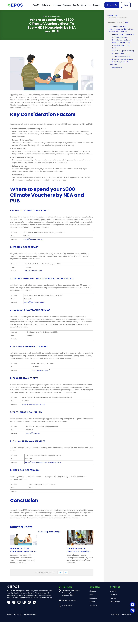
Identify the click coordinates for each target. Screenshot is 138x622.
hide (126, 23)
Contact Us (112, 5)
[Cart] (132, 610)
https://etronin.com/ (33, 271)
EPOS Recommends (52, 16)
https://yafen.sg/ (33, 433)
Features (57, 5)
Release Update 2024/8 (49, 532)
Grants (76, 5)
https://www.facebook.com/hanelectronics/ (43, 462)
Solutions (46, 5)
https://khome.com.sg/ (40, 370)
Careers (96, 5)
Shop (126, 5)
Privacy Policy (115, 615)
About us (36, 5)
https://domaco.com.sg (32, 239)
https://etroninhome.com (34, 302)
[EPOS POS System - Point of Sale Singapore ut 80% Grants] (17, 5)
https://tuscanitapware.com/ (33, 404)
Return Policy (126, 615)
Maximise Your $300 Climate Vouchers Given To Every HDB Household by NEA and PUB (23, 550)
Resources (85, 5)
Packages (67, 5)
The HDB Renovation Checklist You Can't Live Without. (78, 550)
